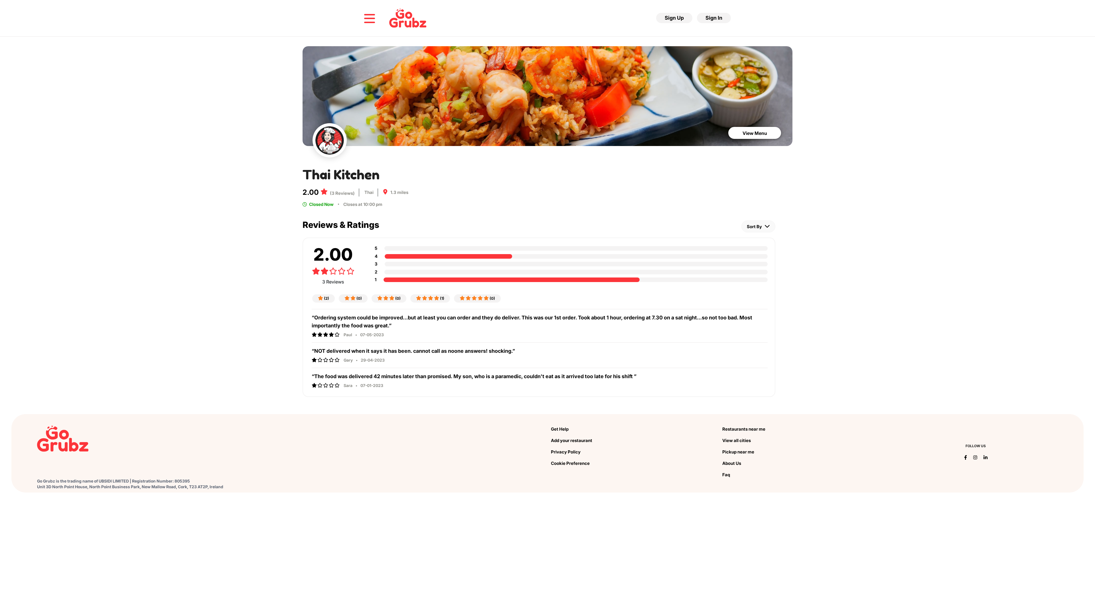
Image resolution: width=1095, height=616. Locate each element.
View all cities (736, 440)
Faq (726, 474)
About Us (731, 463)
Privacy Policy (566, 452)
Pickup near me (738, 452)
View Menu (755, 133)
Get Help (560, 429)
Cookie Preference (570, 463)
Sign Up (674, 18)
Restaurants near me (743, 429)
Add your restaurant (571, 440)
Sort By (755, 226)
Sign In (713, 18)
